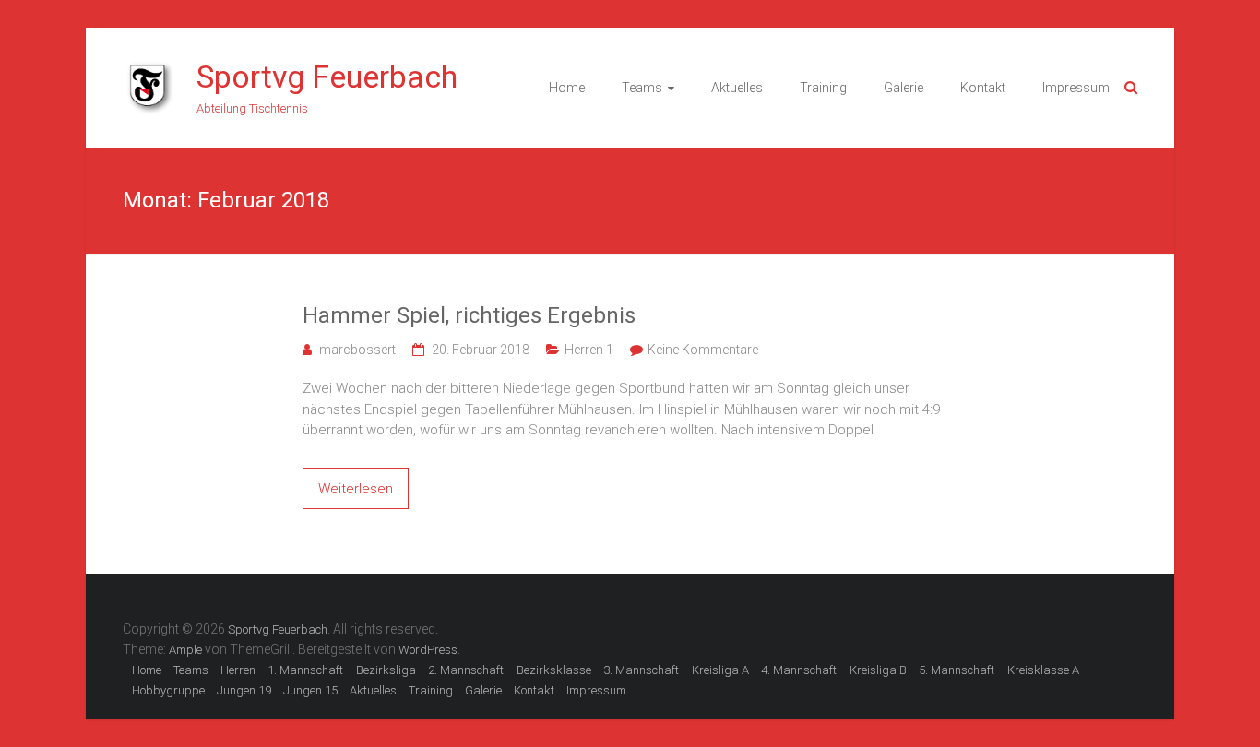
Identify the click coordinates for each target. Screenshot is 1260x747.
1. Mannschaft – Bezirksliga (341, 670)
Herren (238, 670)
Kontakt (982, 87)
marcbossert (357, 349)
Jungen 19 (244, 690)
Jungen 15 (310, 690)
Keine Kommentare (703, 349)
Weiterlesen (355, 488)
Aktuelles (737, 87)
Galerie (903, 87)
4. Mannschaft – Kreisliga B (834, 670)
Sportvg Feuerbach (327, 76)
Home (567, 87)
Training (823, 87)
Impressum (1076, 87)
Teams (642, 87)
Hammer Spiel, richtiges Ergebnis (469, 315)
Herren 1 (589, 349)
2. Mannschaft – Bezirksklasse (509, 670)
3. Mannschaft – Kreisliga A (676, 670)
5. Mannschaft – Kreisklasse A (999, 670)
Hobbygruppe (168, 690)
